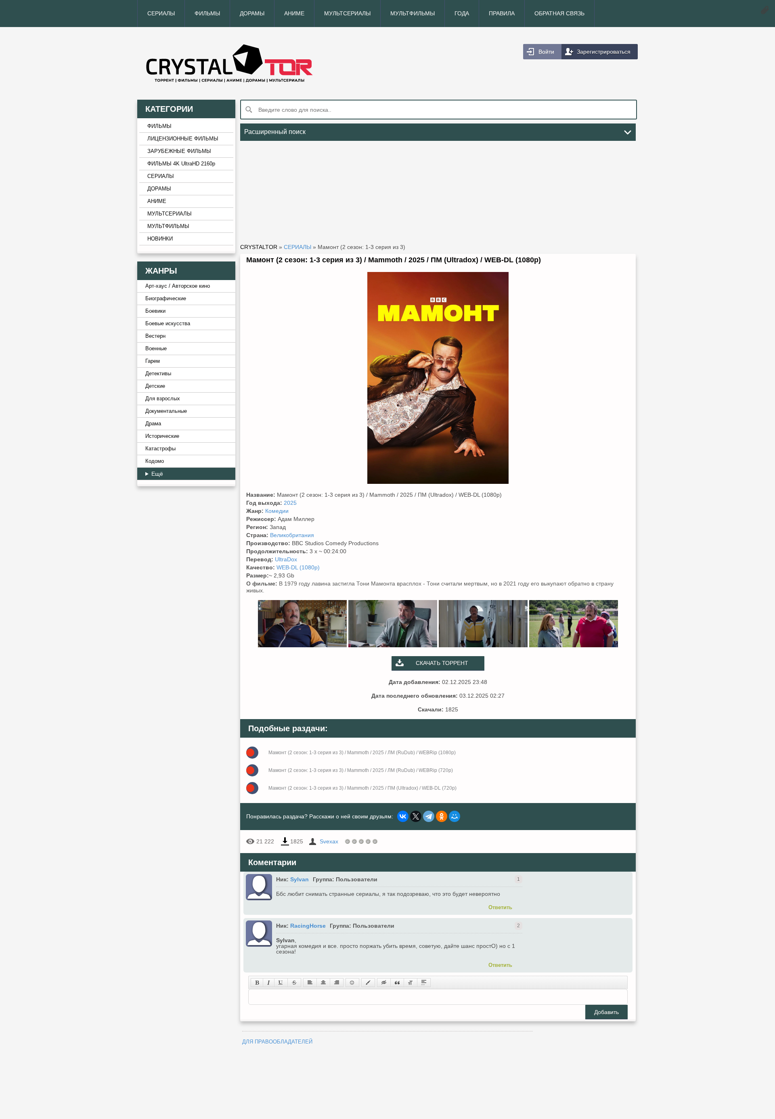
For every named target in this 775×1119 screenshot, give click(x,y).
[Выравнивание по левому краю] (310, 982)
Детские (155, 386)
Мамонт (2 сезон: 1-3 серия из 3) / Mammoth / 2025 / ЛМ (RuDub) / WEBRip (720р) (360, 770)
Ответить (500, 907)
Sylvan (299, 879)
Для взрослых (162, 399)
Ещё (157, 474)
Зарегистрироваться (603, 51)
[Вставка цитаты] (397, 982)
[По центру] (323, 982)
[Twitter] (415, 816)
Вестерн (155, 336)
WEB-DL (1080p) (298, 567)
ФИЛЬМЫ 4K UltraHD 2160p (181, 164)
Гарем (152, 361)
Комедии (277, 511)
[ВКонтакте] (402, 816)
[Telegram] (428, 816)
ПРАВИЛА (502, 13)
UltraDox (286, 559)
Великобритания (292, 535)
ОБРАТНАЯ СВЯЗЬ (559, 13)
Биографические (165, 298)
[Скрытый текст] (384, 982)
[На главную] (262, 63)
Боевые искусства (167, 323)
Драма (153, 424)
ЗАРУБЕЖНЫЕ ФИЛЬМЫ (179, 151)
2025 (290, 503)
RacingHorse (308, 925)
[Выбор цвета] (368, 982)
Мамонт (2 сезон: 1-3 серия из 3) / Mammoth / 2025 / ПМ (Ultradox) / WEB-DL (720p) (362, 788)
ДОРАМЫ (252, 13)
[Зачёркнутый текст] (294, 982)
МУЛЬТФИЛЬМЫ (412, 13)
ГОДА (462, 13)
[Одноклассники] (441, 816)
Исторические (162, 436)
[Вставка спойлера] (424, 982)
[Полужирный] (257, 982)
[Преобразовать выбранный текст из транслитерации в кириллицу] (410, 982)
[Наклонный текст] (268, 982)
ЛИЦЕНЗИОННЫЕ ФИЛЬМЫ (182, 139)
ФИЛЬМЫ (207, 13)
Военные (156, 348)
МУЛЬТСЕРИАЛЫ (347, 13)
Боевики (155, 311)
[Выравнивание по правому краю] (337, 982)
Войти (546, 51)
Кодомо (154, 461)
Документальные (166, 411)
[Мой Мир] (454, 816)
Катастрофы (160, 449)
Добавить (606, 1012)
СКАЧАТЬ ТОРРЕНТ (442, 663)
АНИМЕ (294, 13)
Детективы (158, 373)
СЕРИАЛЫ (161, 13)
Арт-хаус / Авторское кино (177, 286)
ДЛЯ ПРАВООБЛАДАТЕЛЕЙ (277, 1042)
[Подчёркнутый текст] (281, 982)
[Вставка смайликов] (352, 982)
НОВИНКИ (160, 239)
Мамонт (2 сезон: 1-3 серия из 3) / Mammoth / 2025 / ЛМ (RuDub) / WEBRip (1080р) (362, 752)
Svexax (329, 841)
